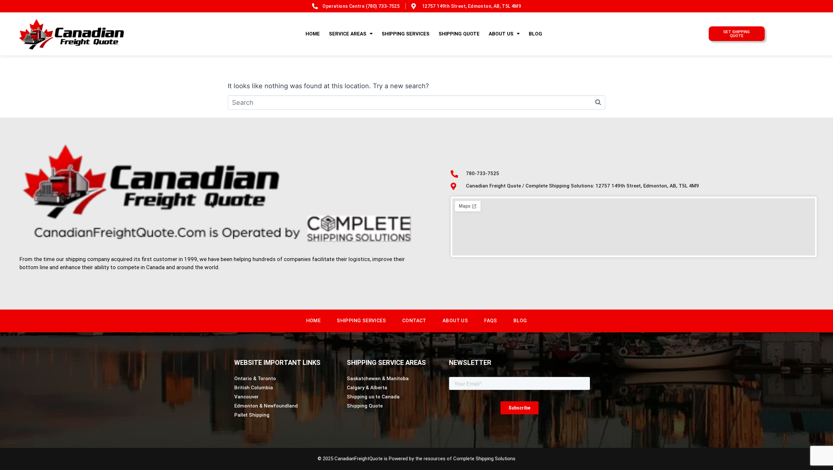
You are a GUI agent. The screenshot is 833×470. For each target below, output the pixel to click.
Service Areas (347, 34)
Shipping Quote (459, 34)
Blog (535, 34)
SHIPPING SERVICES (406, 34)
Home (313, 34)
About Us (501, 34)
